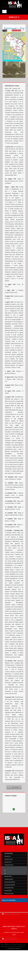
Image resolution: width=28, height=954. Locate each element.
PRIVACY (13, 926)
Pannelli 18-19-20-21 (10, 882)
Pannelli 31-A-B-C (9, 893)
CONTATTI (13, 928)
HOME (4, 926)
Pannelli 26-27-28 (9, 887)
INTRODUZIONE (9, 853)
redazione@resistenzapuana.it (14, 948)
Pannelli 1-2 (8, 856)
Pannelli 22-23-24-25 (10, 885)
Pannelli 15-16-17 (9, 879)
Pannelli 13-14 (8, 876)
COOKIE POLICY (20, 926)
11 (5, 870)
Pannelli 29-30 (8, 890)
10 (5, 867)
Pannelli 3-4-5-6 (8, 859)
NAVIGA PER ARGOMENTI (9, 900)
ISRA (8, 926)
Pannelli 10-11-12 (9, 864)
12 (5, 873)
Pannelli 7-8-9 (8, 862)
